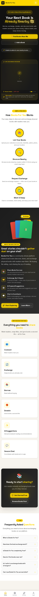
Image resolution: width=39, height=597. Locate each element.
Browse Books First (19, 500)
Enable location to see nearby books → (18, 50)
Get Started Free (20, 494)
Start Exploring (11, 304)
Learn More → (26, 304)
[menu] (36, 3)
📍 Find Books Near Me (19, 36)
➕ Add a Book (19, 42)
